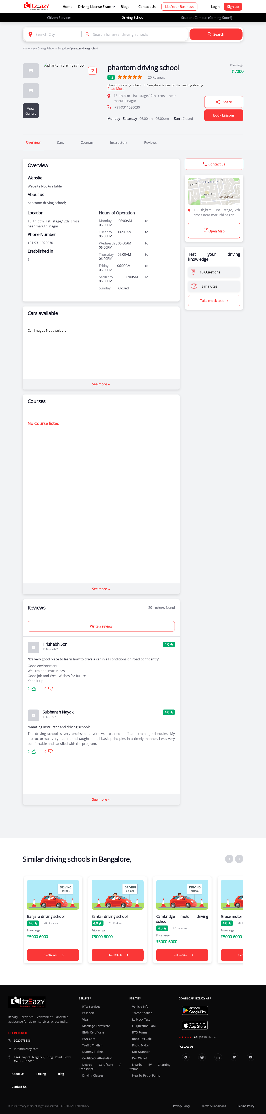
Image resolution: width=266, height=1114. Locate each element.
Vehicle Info (140, 1007)
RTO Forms (139, 1032)
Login (215, 6)
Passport (88, 1013)
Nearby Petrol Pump (146, 1075)
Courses (87, 142)
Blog (61, 1074)
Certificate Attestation (97, 1058)
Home (67, 6)
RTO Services (91, 1007)
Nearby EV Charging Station (149, 1067)
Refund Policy (246, 1106)
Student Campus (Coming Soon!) (206, 17)
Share (227, 102)
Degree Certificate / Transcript (100, 1067)
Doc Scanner (141, 1052)
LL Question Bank (144, 1026)
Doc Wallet (139, 1058)
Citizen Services (59, 17)
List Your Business (179, 6)
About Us (18, 1074)
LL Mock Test (141, 1019)
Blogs (125, 6)
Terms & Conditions (214, 1106)
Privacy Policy (181, 1106)
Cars (60, 142)
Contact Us (147, 6)
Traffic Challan (92, 1045)
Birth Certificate (93, 1032)
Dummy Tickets (92, 1052)
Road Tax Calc (141, 1039)
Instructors (119, 142)
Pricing (41, 1074)
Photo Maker (141, 1045)
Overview (33, 142)
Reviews (156, 77)
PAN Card (89, 1039)
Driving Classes (92, 1075)
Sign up (233, 6)
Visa (85, 1019)
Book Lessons (224, 115)
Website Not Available (45, 186)
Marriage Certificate (96, 1026)
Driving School (133, 17)
